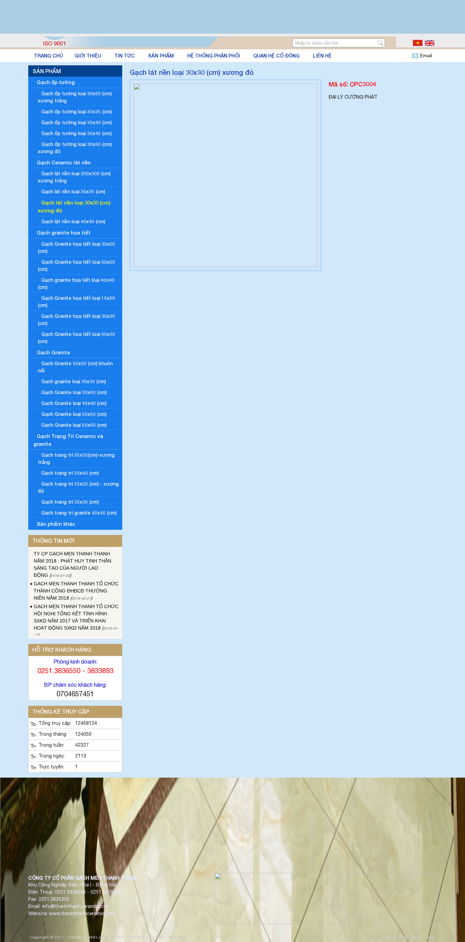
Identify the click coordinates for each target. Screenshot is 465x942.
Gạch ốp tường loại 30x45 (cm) (76, 133)
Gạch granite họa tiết (64, 232)
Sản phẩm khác (56, 524)
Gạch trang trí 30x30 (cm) (70, 502)
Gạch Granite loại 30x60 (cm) (74, 392)
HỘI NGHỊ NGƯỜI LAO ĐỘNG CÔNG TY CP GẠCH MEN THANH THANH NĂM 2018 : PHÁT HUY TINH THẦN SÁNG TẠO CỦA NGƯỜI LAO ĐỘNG (75, 555)
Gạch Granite (53, 352)
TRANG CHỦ (48, 56)
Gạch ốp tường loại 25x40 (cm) (76, 122)
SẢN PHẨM (161, 56)
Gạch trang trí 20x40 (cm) (70, 473)
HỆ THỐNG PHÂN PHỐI (213, 56)
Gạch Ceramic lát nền (64, 162)
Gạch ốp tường (56, 82)
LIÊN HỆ (322, 56)
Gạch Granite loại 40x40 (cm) (74, 403)
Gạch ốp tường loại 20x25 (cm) (76, 111)
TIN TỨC (124, 56)
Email (426, 55)
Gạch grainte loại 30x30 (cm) (73, 381)
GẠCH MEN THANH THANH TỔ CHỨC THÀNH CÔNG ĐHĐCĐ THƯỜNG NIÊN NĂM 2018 (76, 585)
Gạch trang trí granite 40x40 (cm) (78, 513)
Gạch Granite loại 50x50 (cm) (74, 414)
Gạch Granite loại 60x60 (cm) (74, 425)
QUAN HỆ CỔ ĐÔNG (276, 56)
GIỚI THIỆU (88, 56)
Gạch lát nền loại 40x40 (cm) (73, 221)
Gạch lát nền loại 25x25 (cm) (73, 191)
